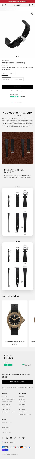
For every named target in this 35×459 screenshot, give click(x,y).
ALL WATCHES (22, 396)
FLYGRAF (21, 406)
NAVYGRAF (22, 401)
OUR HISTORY (5, 396)
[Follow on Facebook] (3, 438)
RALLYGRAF (22, 409)
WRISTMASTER (23, 404)
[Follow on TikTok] (15, 438)
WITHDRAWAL (5, 424)
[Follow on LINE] (23, 438)
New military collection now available (17, 1)
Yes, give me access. (17, 382)
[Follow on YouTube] (11, 438)
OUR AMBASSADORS (7, 401)
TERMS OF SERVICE (6, 432)
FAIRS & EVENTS (6, 409)
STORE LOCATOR (6, 404)
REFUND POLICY (6, 427)
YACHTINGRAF (22, 412)
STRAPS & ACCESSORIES (25, 414)
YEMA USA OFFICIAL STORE (8, 412)
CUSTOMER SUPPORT (7, 422)
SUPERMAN (22, 399)
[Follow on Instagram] (7, 438)
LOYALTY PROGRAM (6, 406)
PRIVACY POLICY (6, 430)
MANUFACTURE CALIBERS (8, 399)
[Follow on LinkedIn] (19, 438)
